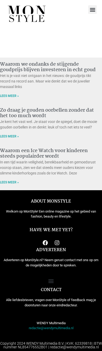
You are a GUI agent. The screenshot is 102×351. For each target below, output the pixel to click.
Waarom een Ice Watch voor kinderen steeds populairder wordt (44, 154)
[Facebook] (45, 243)
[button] (92, 9)
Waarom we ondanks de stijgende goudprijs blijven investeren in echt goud (48, 67)
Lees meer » (9, 96)
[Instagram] (57, 243)
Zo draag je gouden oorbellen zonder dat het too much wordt (47, 113)
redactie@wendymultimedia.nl (51, 328)
